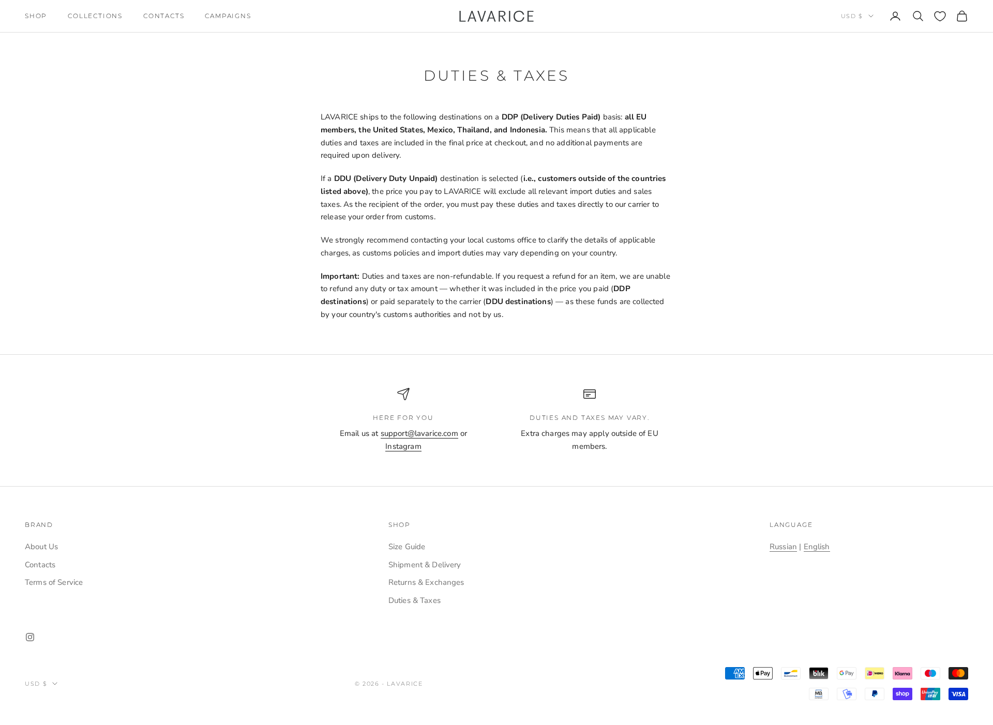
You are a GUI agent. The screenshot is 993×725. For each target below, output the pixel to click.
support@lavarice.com (419, 433)
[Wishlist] (940, 16)
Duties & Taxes (414, 600)
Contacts (163, 16)
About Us (41, 546)
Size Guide (407, 546)
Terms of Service (54, 582)
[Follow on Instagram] (30, 637)
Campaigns (228, 16)
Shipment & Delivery (424, 565)
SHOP (36, 16)
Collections (95, 16)
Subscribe (878, 680)
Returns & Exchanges (426, 582)
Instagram (403, 446)
